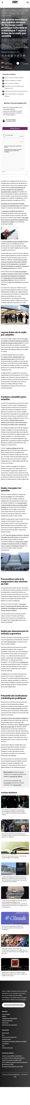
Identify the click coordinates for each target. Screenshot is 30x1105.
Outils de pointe (6, 1039)
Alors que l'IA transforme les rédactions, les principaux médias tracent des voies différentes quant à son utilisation (15, 835)
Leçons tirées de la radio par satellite (14, 77)
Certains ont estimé (16, 708)
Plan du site (5, 1023)
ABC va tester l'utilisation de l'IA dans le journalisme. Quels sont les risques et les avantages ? (13, 927)
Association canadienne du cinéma (12, 211)
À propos (4, 1011)
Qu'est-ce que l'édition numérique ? (12, 1056)
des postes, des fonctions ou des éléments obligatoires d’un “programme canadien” (15, 220)
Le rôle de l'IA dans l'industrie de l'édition (13, 1058)
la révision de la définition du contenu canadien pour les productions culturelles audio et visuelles (13, 190)
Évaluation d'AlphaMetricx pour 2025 (12, 1066)
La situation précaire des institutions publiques (14, 718)
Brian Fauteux (8, 64)
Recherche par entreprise (9, 1025)
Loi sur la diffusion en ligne (9, 241)
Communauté (6, 1014)
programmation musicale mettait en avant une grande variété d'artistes (14, 505)
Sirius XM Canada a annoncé (14, 535)
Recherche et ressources (9, 1037)
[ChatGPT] (12, 55)
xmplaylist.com (24, 662)
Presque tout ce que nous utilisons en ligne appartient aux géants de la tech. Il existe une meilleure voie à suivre (14, 974)
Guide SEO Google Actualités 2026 (11, 1060)
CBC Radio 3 (8, 496)
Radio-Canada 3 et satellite (12, 83)
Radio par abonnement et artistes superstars (16, 91)
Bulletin (4, 1016)
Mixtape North (12, 642)
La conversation (24, 64)
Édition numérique (11, 10)
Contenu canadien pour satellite (13, 80)
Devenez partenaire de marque (13, 1005)
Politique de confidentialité (9, 1018)
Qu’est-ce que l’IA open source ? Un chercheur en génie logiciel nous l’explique (14, 856)
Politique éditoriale (7, 1020)
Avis (3, 1035)
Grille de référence (7, 1048)
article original (17, 785)
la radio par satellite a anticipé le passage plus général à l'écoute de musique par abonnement (15, 341)
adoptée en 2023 (22, 241)
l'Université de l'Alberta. (15, 776)
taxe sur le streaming (15, 282)
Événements (5, 1033)
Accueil (3, 10)
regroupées (7, 278)
